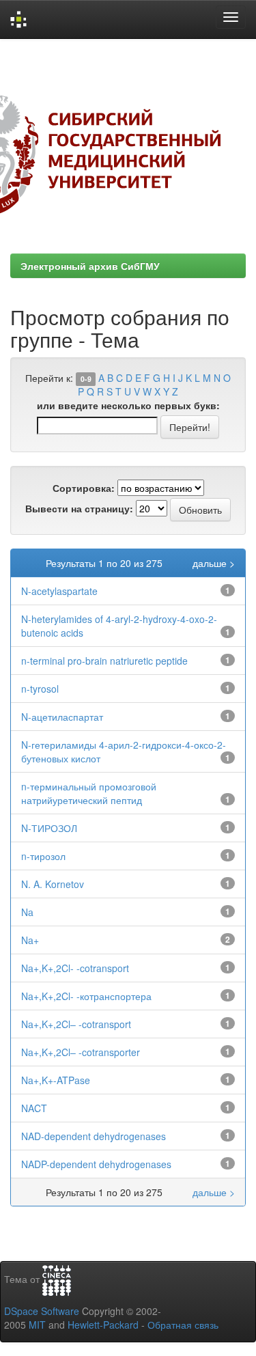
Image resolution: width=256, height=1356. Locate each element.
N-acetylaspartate (59, 591)
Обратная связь (182, 1324)
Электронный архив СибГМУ (90, 266)
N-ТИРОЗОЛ (49, 828)
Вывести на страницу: (79, 508)
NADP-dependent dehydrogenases (96, 1164)
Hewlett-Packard (103, 1324)
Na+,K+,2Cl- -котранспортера (86, 996)
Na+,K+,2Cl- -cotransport (75, 968)
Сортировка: (84, 488)
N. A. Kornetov (52, 884)
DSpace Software (41, 1311)
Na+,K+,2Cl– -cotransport (76, 1024)
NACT (34, 1108)
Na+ (30, 940)
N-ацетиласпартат (62, 716)
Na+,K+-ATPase (55, 1080)
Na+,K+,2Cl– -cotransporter (80, 1052)
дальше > (214, 563)
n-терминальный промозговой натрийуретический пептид (88, 793)
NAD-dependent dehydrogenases (93, 1136)
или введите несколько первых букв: (128, 405)
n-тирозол (43, 856)
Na (27, 912)
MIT (37, 1324)
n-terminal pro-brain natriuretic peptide (104, 660)
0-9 (86, 379)
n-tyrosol (40, 688)
